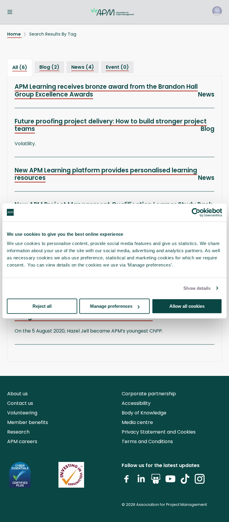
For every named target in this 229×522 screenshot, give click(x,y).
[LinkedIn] (141, 481)
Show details (197, 288)
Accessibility (136, 403)
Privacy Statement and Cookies (159, 431)
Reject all (42, 306)
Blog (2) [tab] (49, 67)
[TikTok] (185, 481)
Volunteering (22, 412)
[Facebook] (126, 481)
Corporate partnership (149, 393)
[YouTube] (170, 481)
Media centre (137, 422)
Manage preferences (111, 306)
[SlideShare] (156, 481)
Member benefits (27, 422)
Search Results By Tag (52, 34)
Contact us (20, 403)
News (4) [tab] (82, 67)
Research (18, 431)
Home (14, 34)
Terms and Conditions (147, 441)
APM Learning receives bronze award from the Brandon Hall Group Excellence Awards (106, 90)
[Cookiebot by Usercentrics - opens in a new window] (196, 212)
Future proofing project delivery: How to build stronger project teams (111, 125)
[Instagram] (200, 481)
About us (17, 393)
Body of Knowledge (144, 412)
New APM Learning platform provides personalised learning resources (106, 174)
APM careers (22, 441)
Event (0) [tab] (117, 67)
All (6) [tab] (19, 67)
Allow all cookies (187, 306)
